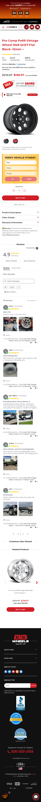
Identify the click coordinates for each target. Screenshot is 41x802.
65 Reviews (16, 54)
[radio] (5, 287)
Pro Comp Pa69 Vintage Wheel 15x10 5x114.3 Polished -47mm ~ (23, 340)
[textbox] (37, 301)
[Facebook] (5, 671)
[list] (20, 324)
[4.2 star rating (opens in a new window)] (16, 717)
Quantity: (19, 186)
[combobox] (32, 301)
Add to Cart (20, 609)
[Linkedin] (21, 671)
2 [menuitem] (20, 534)
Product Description (11, 213)
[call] (26, 27)
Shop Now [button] (8, 658)
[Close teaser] (9, 792)
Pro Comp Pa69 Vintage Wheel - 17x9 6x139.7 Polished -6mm (22, 524)
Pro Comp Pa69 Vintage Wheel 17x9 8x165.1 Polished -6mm (22, 479)
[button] (32, 27)
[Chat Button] (35, 796)
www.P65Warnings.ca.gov (10, 235)
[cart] (37, 27)
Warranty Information (12, 223)
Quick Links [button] (9, 650)
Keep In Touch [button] (10, 667)
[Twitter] (9, 671)
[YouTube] (13, 671)
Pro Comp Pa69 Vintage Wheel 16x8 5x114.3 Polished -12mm (22, 433)
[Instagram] (17, 671)
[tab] (11, 261)
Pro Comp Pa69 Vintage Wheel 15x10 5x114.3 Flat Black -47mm (23, 385)
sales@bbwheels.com (21, 758)
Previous (5, 582)
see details (27, 3)
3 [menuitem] (23, 534)
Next (36, 582)
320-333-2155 (21, 751)
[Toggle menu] (2, 27)
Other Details (8, 218)
